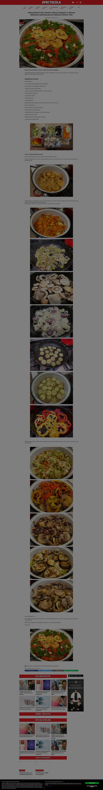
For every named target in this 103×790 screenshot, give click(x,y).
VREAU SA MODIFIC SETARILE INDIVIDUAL (92, 786)
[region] (51, 785)
